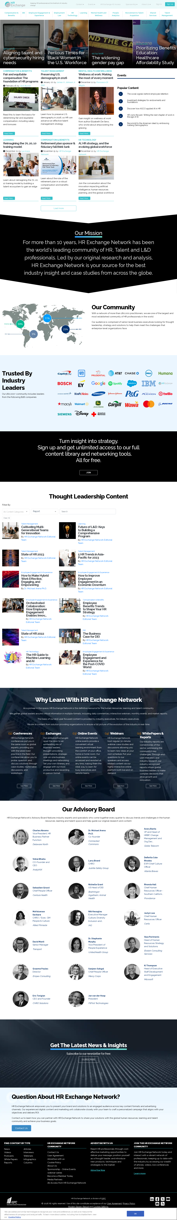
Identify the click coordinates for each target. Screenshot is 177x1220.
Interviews (29, 1152)
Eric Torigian (39, 996)
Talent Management (167, 14)
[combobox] (16, 512)
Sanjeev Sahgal (96, 969)
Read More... (9, 133)
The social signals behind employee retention (147, 94)
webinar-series (54, 1173)
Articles (27, 1149)
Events (91, 4)
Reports (8, 1162)
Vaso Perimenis (151, 937)
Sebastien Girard (41, 888)
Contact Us (21, 1128)
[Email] (157, 1204)
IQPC (103, 1198)
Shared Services (153, 14)
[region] (88, 1214)
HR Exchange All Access (110, 4)
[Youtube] (168, 1200)
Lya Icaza (25, 151)
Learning (83, 13)
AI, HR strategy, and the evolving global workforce (95, 145)
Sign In (159, 4)
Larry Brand (94, 861)
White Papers (11, 1159)
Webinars (28, 1156)
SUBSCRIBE (88, 1059)
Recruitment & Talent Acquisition (134, 14)
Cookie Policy (54, 1162)
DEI (23, 13)
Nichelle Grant (95, 884)
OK (135, 1214)
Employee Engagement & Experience (39, 14)
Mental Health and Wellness (98, 14)
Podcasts (9, 1156)
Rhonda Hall (150, 884)
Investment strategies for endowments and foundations (146, 101)
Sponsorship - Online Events (61, 1169)
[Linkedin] (152, 1200)
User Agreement (55, 1155)
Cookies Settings (100, 1207)
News (7, 1149)
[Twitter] (163, 1200)
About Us (146, 4)
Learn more (140, 1173)
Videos (7, 1152)
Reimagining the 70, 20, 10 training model (19, 145)
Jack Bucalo (25, 86)
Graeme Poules (40, 969)
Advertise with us (56, 1159)
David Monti (38, 942)
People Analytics (115, 14)
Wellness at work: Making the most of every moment (96, 76)
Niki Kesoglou (95, 911)
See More (24, 786)
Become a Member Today (60, 1176)
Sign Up (170, 4)
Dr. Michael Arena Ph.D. (35, 588)
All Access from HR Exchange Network (66, 1183)
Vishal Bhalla (39, 859)
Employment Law (59, 14)
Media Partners (54, 1179)
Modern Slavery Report (78, 1207)
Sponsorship (131, 4)
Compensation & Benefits (11, 14)
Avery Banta (150, 829)
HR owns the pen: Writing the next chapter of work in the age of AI (150, 116)
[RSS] (163, 1204)
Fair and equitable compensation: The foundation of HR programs (20, 78)
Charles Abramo (41, 830)
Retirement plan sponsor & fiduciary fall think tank (58, 145)
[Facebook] (157, 1200)
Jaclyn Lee (149, 913)
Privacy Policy (129, 1203)
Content (79, 4)
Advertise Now (98, 1170)
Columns (28, 1162)
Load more (59, 208)
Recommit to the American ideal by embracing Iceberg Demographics (148, 124)
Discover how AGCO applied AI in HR (144, 109)
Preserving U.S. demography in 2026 (54, 76)
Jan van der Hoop (96, 996)
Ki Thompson (150, 965)
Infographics (30, 1159)
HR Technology (72, 14)
